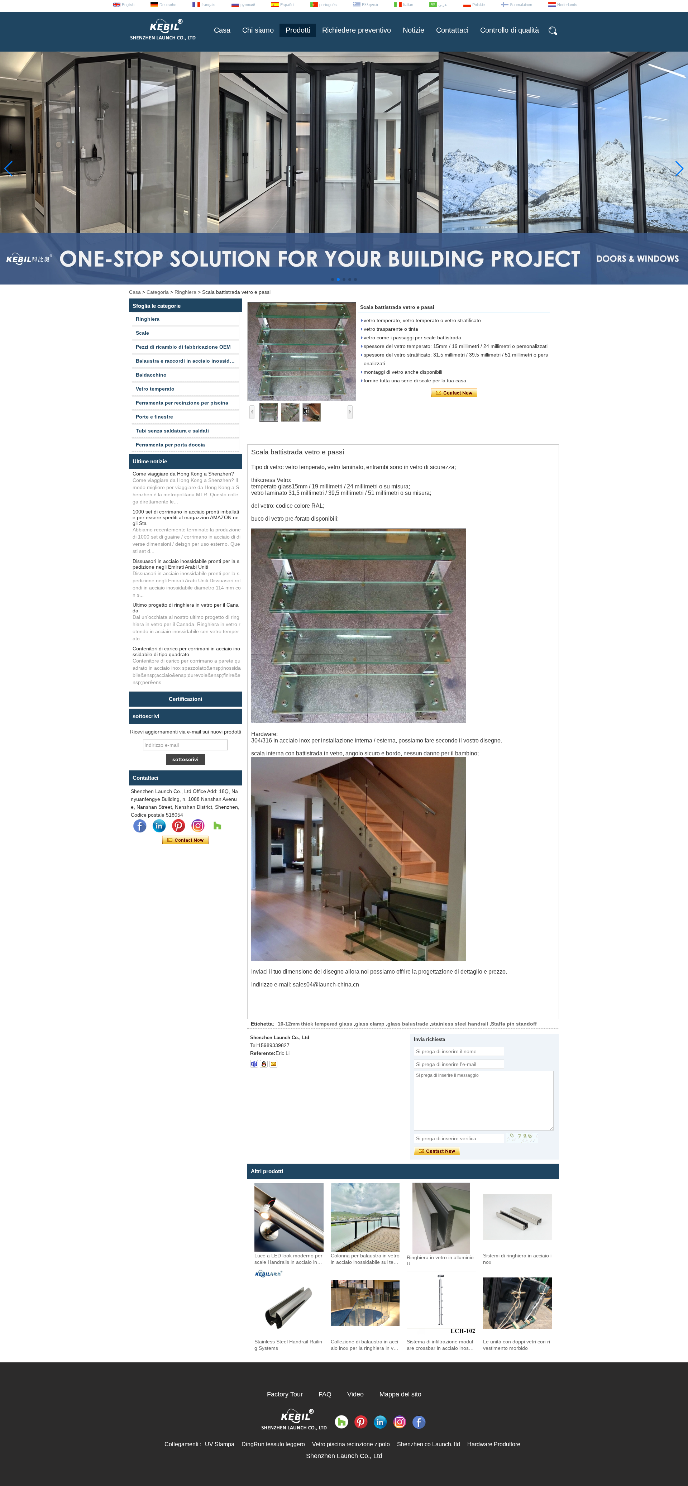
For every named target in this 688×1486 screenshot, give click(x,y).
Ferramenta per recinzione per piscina (182, 403)
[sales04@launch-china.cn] (273, 1064)
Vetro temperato (155, 389)
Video (355, 1394)
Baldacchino (151, 375)
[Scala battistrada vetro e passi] (301, 351)
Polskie (478, 5)
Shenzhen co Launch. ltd (428, 1444)
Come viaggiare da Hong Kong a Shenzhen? (183, 474)
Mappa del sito (400, 1394)
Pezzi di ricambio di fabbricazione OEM (183, 347)
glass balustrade (407, 1024)
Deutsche (167, 5)
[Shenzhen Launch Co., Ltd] (162, 43)
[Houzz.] (217, 826)
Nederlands (567, 5)
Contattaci (452, 30)
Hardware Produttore (493, 1444)
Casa (222, 30)
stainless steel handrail (459, 1024)
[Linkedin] (159, 826)
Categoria (158, 292)
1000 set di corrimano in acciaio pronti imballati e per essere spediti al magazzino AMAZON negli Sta (186, 517)
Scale (142, 333)
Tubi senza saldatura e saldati (172, 431)
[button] (332, 279)
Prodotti (298, 30)
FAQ (325, 1394)
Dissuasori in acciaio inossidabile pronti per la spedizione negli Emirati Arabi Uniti (186, 564)
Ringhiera (185, 292)
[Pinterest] (178, 826)
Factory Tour (285, 1394)
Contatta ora (185, 840)
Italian (408, 5)
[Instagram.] (198, 826)
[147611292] (264, 1064)
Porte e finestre (154, 417)
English (128, 5)
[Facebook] (140, 826)
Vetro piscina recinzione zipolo (351, 1444)
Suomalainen (521, 5)
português (328, 5)
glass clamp (369, 1024)
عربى (442, 5)
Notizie (413, 30)
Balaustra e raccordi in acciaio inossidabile (187, 361)
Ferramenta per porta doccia (170, 445)
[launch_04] (254, 1064)
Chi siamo (258, 30)
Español (287, 5)
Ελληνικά (370, 5)
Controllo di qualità (509, 30)
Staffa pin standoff (514, 1024)
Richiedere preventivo (356, 30)
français (208, 5)
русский (247, 5)
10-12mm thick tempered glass (315, 1024)
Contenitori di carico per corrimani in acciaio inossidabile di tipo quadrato (186, 651)
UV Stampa (219, 1444)
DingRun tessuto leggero (273, 1444)
